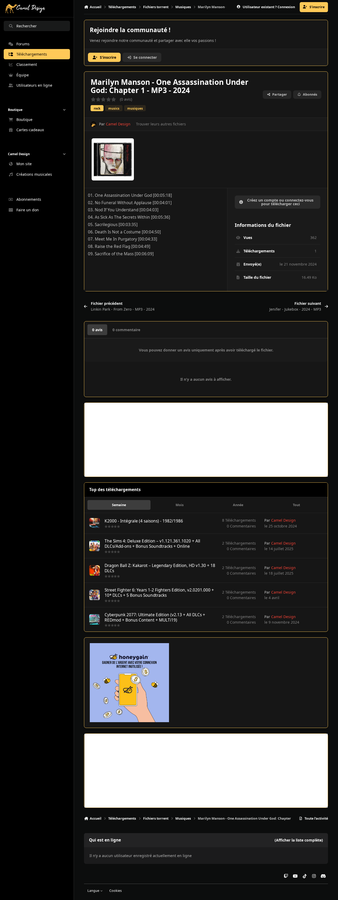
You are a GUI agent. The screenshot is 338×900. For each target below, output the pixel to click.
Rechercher (26, 25)
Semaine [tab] (119, 505)
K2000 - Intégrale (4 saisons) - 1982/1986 (144, 521)
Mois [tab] (180, 505)
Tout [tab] (296, 505)
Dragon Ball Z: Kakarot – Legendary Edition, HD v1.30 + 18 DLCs (160, 568)
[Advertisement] (206, 440)
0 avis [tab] (97, 329)
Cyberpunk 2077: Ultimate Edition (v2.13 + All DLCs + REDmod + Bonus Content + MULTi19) (155, 617)
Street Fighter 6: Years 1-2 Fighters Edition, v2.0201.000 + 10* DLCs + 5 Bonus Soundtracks (159, 592)
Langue (93, 890)
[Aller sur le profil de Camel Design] (93, 124)
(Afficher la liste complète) (299, 840)
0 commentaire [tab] (126, 329)
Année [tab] (238, 505)
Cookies (115, 890)
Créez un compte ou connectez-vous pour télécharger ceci (280, 202)
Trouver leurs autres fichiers (161, 123)
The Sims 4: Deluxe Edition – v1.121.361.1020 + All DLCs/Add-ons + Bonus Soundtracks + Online (152, 543)
